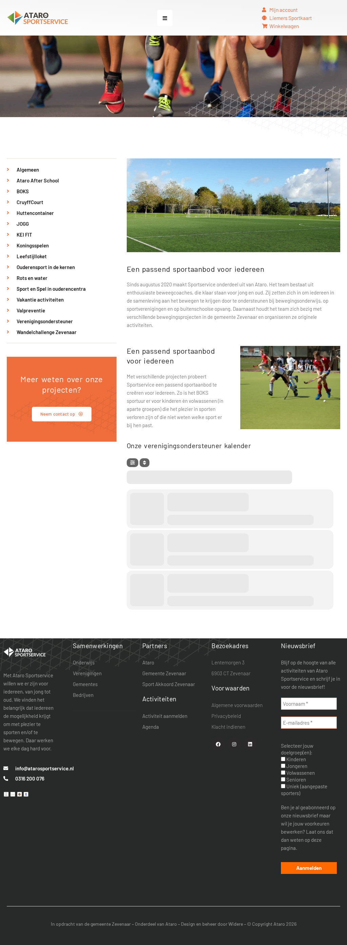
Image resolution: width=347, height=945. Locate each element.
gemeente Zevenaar (110, 924)
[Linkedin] (250, 744)
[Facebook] (218, 744)
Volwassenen (300, 773)
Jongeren (296, 766)
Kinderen (295, 759)
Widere (235, 924)
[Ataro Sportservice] (24, 652)
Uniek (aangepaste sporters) (304, 789)
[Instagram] (234, 744)
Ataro (171, 924)
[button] (164, 18)
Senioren (295, 779)
